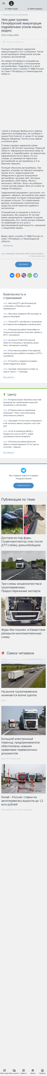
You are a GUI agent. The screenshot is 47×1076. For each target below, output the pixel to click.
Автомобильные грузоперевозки (16, 809)
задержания (10, 253)
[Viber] (24, 275)
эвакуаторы (20, 253)
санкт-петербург (36, 253)
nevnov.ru (8, 245)
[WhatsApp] (29, 275)
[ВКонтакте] (12, 275)
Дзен (3, 700)
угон (3, 253)
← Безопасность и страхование (14, 15)
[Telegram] (35, 275)
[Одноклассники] (18, 275)
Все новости (8, 377)
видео (27, 253)
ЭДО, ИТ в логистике (11, 758)
